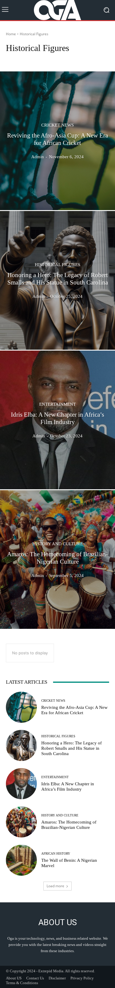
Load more (55, 885)
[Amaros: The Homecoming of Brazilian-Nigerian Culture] (57, 559)
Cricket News (57, 125)
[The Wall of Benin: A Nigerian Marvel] (21, 860)
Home (11, 33)
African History (19, 59)
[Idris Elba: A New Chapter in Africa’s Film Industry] (57, 420)
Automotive (55, 59)
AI (38, 59)
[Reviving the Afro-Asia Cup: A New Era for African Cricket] (57, 140)
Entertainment (57, 404)
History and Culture (57, 543)
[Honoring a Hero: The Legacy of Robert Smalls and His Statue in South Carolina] (57, 280)
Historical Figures (57, 264)
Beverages (78, 59)
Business (98, 59)
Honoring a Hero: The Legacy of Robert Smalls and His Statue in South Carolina (71, 748)
